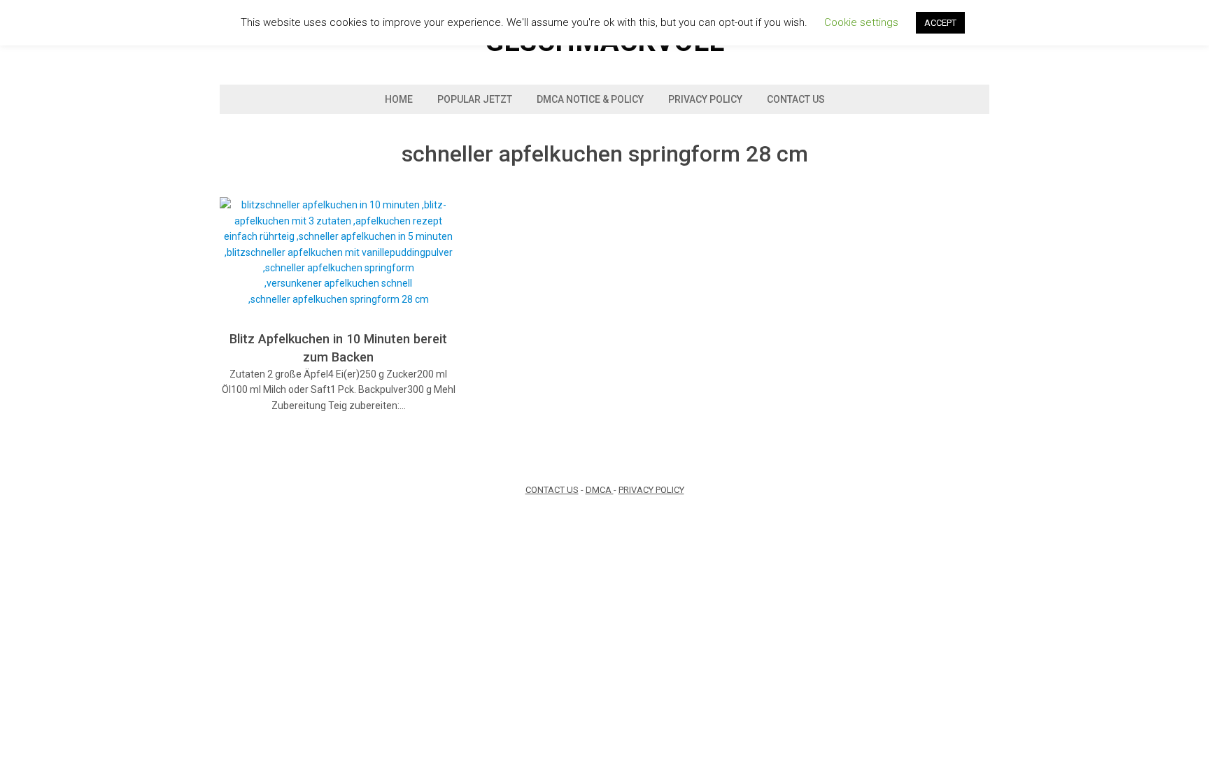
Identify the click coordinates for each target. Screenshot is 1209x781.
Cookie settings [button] (861, 22)
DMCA (600, 490)
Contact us (796, 99)
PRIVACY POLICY (651, 490)
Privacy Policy (705, 99)
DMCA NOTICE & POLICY (590, 99)
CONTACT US (552, 490)
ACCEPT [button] (940, 22)
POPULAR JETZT (474, 99)
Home (399, 99)
